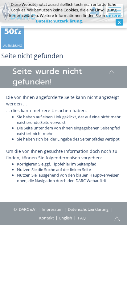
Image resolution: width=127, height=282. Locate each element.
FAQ (82, 218)
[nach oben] (112, 71)
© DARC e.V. (25, 209)
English (65, 218)
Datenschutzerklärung (88, 209)
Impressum (52, 209)
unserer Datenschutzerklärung (79, 18)
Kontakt (46, 218)
